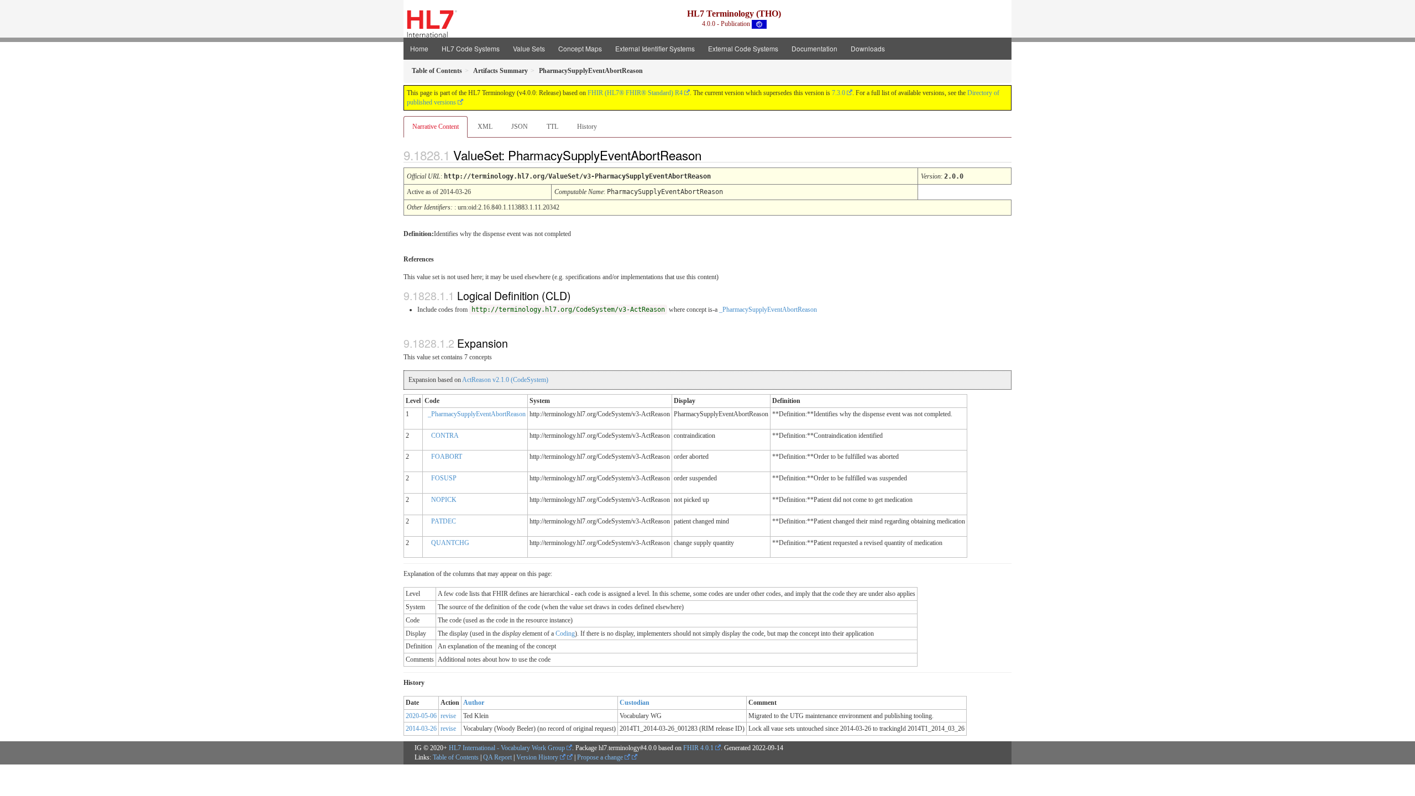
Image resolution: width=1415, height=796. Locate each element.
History (587, 126)
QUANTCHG (450, 543)
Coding (565, 633)
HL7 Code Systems (471, 48)
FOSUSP (444, 478)
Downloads (868, 48)
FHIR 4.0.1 (698, 748)
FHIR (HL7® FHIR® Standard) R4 (635, 93)
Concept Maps (580, 48)
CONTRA (445, 435)
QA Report (497, 757)
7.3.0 (838, 93)
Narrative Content (435, 126)
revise (448, 716)
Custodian (634, 702)
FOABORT (446, 456)
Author (473, 702)
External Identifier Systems (655, 48)
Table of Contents (456, 757)
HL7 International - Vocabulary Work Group (507, 748)
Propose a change (601, 757)
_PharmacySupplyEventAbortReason (768, 309)
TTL (552, 126)
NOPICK (444, 500)
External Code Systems (743, 48)
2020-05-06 (421, 716)
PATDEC (443, 521)
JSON (519, 126)
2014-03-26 (421, 728)
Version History (538, 757)
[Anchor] (711, 155)
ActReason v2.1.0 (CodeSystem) (505, 380)
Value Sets (529, 48)
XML (485, 126)
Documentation (814, 48)
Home (419, 48)
